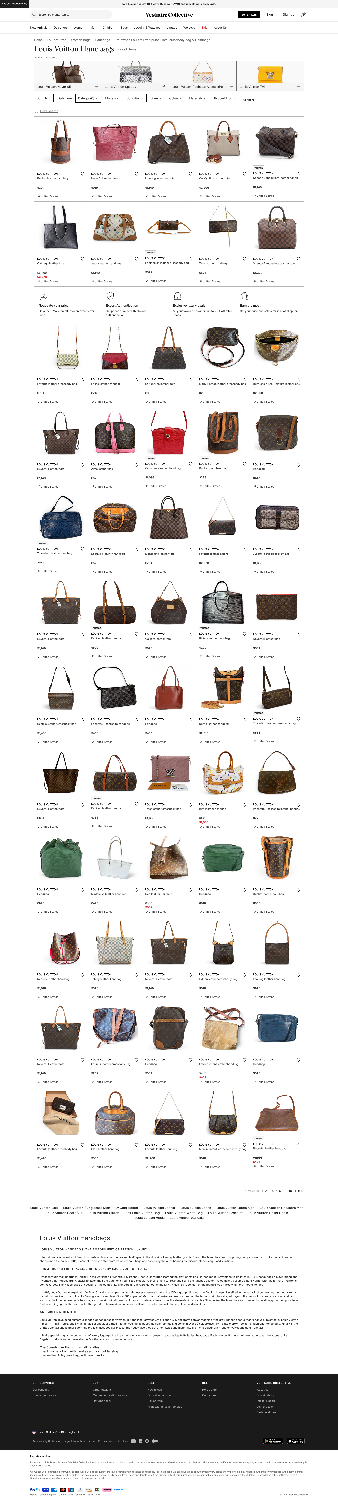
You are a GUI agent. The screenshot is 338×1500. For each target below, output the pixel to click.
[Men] (99, 27)
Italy (98, 1494)
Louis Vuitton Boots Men (235, 1207)
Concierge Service (44, 1395)
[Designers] (70, 27)
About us (262, 1390)
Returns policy (102, 1401)
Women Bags (81, 40)
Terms (91, 1441)
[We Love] (198, 27)
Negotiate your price (54, 305)
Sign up (288, 15)
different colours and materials (134, 1300)
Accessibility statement (46, 1441)
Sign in (271, 15)
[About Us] (229, 27)
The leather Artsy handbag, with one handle (72, 1355)
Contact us (209, 1395)
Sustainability (265, 1395)
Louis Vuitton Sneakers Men (281, 1207)
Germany (80, 1494)
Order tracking (102, 1390)
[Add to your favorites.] (82, 174)
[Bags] (130, 27)
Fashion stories (266, 1412)
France (33, 1494)
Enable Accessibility (14, 4)
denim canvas (254, 1328)
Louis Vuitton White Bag (184, 1212)
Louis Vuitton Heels (149, 1217)
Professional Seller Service (164, 1407)
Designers (60, 27)
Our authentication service (110, 1395)
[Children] (117, 27)
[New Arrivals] (50, 27)
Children (108, 27)
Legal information (74, 1441)
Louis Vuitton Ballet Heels (268, 1212)
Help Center (210, 1390)
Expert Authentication (122, 305)
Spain (90, 1494)
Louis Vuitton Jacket (159, 1207)
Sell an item (249, 15)
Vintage (171, 27)
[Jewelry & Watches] (163, 27)
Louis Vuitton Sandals (187, 1217)
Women (79, 27)
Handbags (102, 40)
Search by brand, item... (53, 15)
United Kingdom (48, 1494)
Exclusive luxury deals (189, 305)
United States (66, 1494)
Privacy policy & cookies (113, 1441)
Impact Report (266, 1401)
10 (290, 1191)
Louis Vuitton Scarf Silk (64, 1212)
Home (38, 40)
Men (93, 27)
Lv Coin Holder (126, 1207)
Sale (204, 27)
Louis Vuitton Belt (44, 1207)
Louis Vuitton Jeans (195, 1207)
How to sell (154, 1390)
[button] (304, 14)
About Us (220, 27)
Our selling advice (159, 1395)
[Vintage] (180, 27)
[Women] (87, 27)
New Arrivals (38, 27)
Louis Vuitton (56, 40)
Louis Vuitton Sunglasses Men (86, 1207)
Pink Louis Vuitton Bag (142, 1212)
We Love (189, 27)
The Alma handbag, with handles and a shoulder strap (79, 1351)
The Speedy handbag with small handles (69, 1347)
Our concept (40, 1390)
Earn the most (250, 305)
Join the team (265, 1407)
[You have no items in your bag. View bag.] (304, 14)
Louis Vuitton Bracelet (225, 1212)
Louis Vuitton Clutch (103, 1212)
